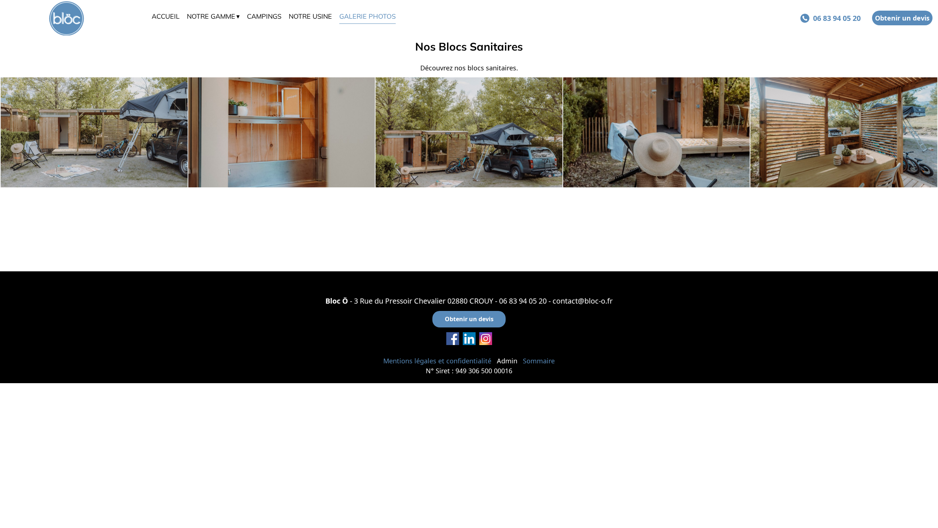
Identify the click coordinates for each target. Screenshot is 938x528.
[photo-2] (843, 132)
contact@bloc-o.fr (583, 301)
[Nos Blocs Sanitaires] (94, 132)
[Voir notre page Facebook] (452, 338)
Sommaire (539, 360)
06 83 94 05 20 (523, 301)
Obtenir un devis (902, 18)
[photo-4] (469, 132)
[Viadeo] (469, 338)
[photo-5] (281, 132)
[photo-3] (656, 132)
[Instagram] (485, 338)
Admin (507, 360)
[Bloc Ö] (75, 18)
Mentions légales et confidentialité (437, 360)
